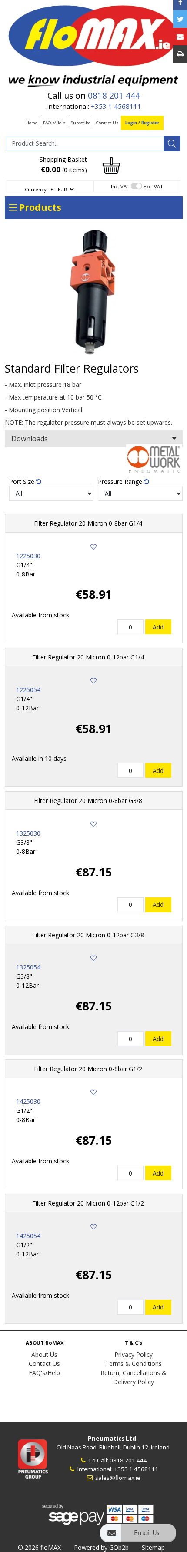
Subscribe (80, 123)
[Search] (172, 143)
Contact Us (107, 123)
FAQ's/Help (54, 123)
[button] (138, 1537)
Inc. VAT (120, 186)
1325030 (28, 833)
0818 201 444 (114, 95)
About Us (44, 1354)
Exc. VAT (153, 186)
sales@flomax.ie (117, 1478)
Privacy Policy (133, 1354)
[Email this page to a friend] (180, 36)
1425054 (28, 1236)
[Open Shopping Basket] (111, 165)
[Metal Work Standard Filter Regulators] (93, 293)
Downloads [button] (29, 438)
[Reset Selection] (38, 481)
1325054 (28, 967)
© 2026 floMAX (39, 1547)
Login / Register (142, 123)
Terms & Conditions (133, 1363)
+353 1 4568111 (116, 106)
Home (31, 123)
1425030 (28, 1101)
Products (39, 207)
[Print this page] (180, 54)
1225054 (28, 690)
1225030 (28, 556)
